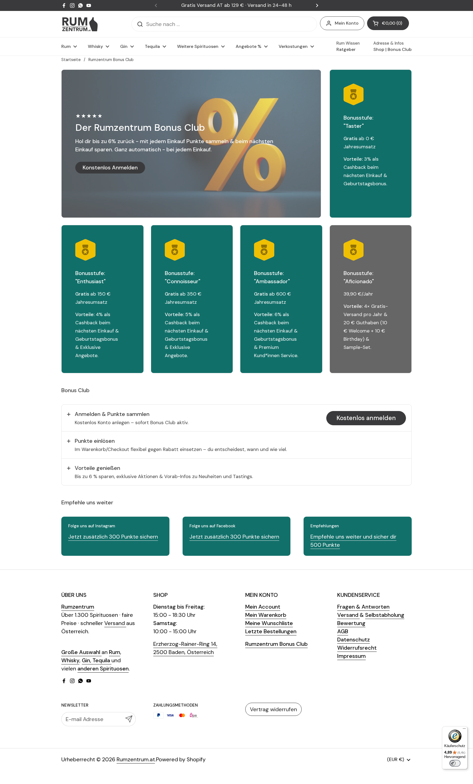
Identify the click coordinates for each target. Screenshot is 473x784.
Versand (115, 623)
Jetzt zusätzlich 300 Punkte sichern (113, 536)
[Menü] (464, 730)
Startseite (71, 59)
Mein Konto (347, 23)
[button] (388, 23)
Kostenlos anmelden (366, 418)
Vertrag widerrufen (273, 709)
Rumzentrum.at (136, 759)
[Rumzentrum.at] (79, 24)
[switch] (454, 763)
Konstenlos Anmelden (110, 167)
